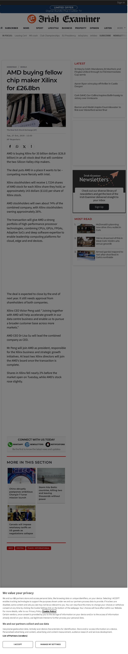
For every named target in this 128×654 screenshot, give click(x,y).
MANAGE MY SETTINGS (50, 644)
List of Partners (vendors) (15, 635)
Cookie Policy (49, 611)
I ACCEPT (18, 644)
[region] (63, 619)
